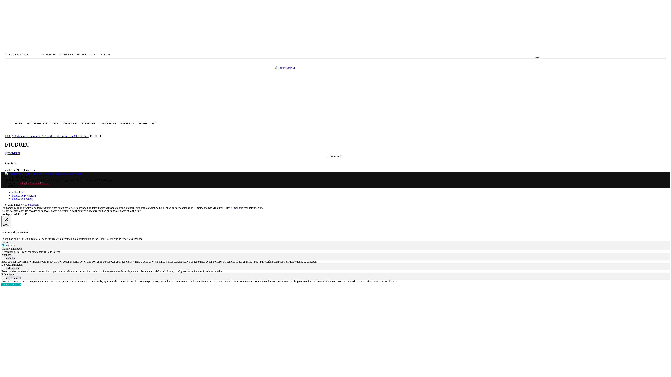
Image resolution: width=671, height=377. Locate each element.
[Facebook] (536, 52)
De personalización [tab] (12, 264)
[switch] (3, 258)
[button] (662, 123)
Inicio (8, 136)
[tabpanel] (335, 251)
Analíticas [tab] (6, 254)
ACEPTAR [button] (20, 214)
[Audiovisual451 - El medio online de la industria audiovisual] (335, 90)
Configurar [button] (7, 214)
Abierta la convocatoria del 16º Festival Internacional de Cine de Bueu (50, 136)
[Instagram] (540, 52)
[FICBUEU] (12, 153)
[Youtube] (552, 52)
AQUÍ (234, 207)
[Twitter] (548, 52)
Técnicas (10, 245)
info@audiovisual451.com (34, 183)
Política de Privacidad (24, 195)
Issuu (537, 57)
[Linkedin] (544, 52)
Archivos (10, 170)
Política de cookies (22, 198)
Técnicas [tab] (6, 242)
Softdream (33, 204)
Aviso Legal (18, 192)
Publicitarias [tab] (8, 274)
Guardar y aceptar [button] (11, 284)
